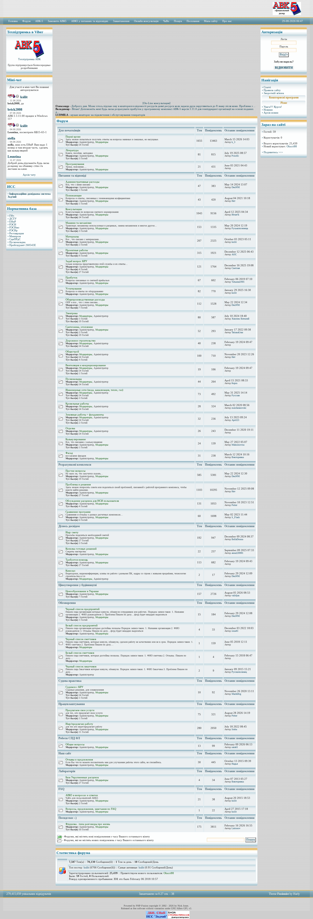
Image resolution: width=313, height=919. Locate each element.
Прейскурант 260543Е (22, 245)
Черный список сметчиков (81, 639)
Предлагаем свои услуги (80, 710)
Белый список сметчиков (80, 652)
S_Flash (236, 517)
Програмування (75, 163)
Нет (233, 201)
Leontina (14, 157)
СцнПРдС (15, 239)
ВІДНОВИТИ (283, 67)
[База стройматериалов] (179, 917)
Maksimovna (238, 444)
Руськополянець (240, 228)
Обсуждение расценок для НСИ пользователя (92, 500)
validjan (235, 595)
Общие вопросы (75, 744)
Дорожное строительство (81, 340)
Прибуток (71, 277)
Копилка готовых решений (81, 548)
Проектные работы (77, 250)
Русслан (236, 395)
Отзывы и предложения (79, 759)
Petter (234, 505)
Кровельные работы (77, 403)
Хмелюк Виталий (240, 318)
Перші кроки (73, 136)
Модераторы (101, 142)
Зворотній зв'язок (274, 93)
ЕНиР (12, 221)
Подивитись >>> (273, 152)
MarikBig (236, 694)
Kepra (234, 383)
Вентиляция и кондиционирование (86, 365)
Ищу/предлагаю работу (79, 723)
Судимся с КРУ (74, 686)
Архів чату (29, 174)
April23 (235, 420)
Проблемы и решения (78, 484)
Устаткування (73, 288)
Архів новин (271, 112)
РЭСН (12, 224)
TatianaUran (237, 332)
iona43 (235, 631)
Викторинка (238, 457)
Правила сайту (272, 90)
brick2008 (15, 109)
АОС (234, 254)
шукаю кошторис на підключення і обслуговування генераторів (107, 114)
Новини (268, 109)
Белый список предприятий (82, 625)
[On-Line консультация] (156, 103)
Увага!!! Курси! (273, 106)
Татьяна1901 (238, 281)
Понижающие (74, 195)
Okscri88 (169, 873)
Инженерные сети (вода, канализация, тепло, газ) (94, 389)
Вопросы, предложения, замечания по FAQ (91, 808)
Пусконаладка (17, 242)
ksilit (24, 97)
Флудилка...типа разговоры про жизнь (88, 824)
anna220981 (237, 553)
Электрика (72, 313)
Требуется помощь (77, 559)
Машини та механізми (78, 222)
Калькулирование (76, 439)
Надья (235, 763)
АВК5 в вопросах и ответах (82, 795)
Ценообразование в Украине (82, 591)
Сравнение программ (78, 511)
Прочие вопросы (75, 470)
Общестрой (72, 351)
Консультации (74, 209)
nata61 (235, 747)
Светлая (236, 268)
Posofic (235, 155)
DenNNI (236, 187)
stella (11, 138)
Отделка (70, 428)
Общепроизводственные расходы (85, 299)
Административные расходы (82, 181)
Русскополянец (239, 672)
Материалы (72, 236)
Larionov (236, 828)
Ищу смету (72, 532)
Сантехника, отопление (79, 326)
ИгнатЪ (235, 214)
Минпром (15, 236)
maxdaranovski (239, 407)
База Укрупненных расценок (82, 777)
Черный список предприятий (83, 609)
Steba (234, 729)
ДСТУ (13, 218)
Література (72, 150)
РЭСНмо (14, 227)
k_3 (233, 142)
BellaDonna (237, 539)
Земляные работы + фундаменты (85, 414)
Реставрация (16, 233)
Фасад (69, 452)
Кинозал (70, 570)
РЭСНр (13, 230)
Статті (267, 87)
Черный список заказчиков (81, 666)
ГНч (11, 215)
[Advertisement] (29, 328)
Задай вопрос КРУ (76, 261)
